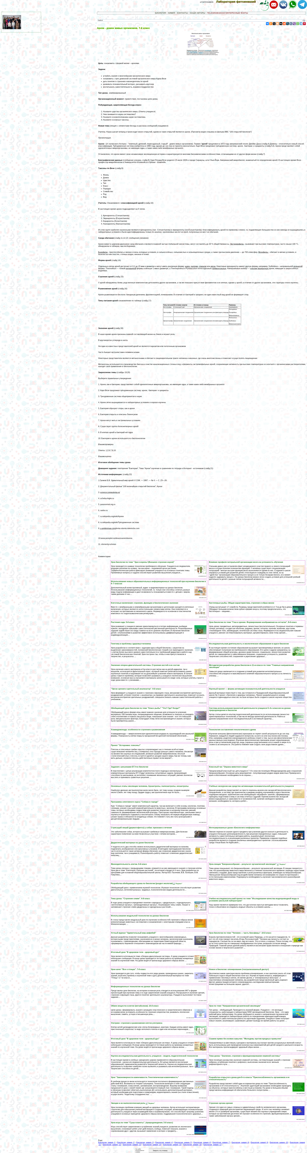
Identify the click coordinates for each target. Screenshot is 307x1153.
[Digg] (280, 23)
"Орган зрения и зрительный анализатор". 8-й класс (136, 689)
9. (107, 528)
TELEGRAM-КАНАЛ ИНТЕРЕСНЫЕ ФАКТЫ (227, 13)
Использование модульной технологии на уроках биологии (140, 916)
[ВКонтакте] (267, 23)
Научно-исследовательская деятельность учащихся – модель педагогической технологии (154, 1056)
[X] (274, 23)
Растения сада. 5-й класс (123, 622)
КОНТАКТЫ (182, 13)
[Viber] (294, 23)
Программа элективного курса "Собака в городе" (135, 802)
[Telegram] (301, 23)
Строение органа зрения (221, 1103)
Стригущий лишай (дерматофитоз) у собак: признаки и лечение (141, 828)
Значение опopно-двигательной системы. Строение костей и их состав (145, 665)
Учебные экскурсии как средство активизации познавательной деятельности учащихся (251, 786)
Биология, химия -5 (183, 1142)
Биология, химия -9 (259, 1142)
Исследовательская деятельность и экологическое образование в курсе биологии (249, 644)
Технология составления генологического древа (232, 730)
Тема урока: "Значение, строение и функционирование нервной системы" (245, 1056)
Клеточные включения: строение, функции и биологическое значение (144, 603)
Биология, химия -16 (192, 1145)
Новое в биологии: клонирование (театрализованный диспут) (239, 969)
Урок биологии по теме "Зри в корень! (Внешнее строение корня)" (142, 562)
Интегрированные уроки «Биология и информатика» (234, 828)
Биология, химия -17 (213, 1145)
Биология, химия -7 (221, 1142)
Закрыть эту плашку (160, 1150)
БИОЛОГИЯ (160, 13)
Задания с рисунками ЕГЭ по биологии (129, 767)
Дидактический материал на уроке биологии (132, 843)
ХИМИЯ (171, 13)
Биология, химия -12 (112, 1145)
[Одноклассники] (270, 23)
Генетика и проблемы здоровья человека (131, 644)
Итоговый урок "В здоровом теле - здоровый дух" (135, 952)
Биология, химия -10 (279, 1142)
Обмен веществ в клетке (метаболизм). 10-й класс (135, 1006)
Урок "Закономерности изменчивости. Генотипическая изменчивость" (145, 1077)
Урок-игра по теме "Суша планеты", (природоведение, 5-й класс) (142, 1123)
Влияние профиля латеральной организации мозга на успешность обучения (246, 562)
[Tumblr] (290, 23)
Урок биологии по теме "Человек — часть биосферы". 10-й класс (240, 933)
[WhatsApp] (297, 23)
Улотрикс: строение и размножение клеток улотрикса (136, 1023)
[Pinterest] (304, 23)
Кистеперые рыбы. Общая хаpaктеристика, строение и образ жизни (241, 603)
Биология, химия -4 (164, 1142)
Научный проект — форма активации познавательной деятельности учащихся (247, 689)
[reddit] (284, 23)
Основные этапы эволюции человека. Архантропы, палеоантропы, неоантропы (150, 786)
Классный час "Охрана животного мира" (228, 767)
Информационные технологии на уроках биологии (135, 986)
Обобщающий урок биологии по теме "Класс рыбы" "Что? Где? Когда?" (145, 708)
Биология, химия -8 (240, 1142)
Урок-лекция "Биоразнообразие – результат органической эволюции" (243, 864)
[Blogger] (277, 23)
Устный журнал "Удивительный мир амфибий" (133, 933)
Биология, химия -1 (106, 1142)
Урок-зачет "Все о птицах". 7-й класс (128, 969)
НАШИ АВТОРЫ (197, 13)
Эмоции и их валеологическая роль (128, 1103)
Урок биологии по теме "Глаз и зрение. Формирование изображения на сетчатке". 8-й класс (253, 622)
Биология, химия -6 (202, 1142)
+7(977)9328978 (206, 2)
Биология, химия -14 (152, 1145)
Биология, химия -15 (172, 1145)
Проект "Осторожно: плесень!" (126, 745)
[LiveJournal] (287, 23)
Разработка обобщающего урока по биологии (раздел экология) (142, 883)
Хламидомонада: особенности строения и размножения (138, 730)
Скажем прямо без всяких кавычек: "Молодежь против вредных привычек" (245, 1039)
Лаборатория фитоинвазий (237, 1)
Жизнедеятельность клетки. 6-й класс (129, 864)
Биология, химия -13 (132, 1145)
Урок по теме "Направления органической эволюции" (235, 1006)
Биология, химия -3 (145, 1142)
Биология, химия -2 (125, 1142)
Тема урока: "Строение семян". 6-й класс (130, 899)
